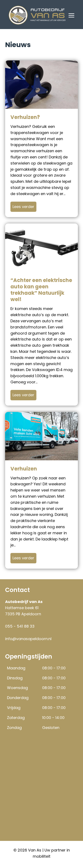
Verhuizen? (25, 117)
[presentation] (41, 84)
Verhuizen (23, 469)
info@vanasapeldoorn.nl (28, 638)
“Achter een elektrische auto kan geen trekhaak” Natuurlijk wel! (41, 290)
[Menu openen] (71, 15)
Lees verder (24, 206)
